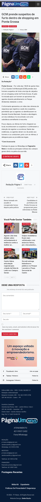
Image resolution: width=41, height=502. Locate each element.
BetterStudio (26, 498)
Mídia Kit (15, 484)
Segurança (13, 26)
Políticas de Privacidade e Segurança (20, 488)
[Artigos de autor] (20, 177)
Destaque (5, 26)
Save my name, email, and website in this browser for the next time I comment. (20, 328)
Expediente (25, 484)
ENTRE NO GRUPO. (11, 157)
